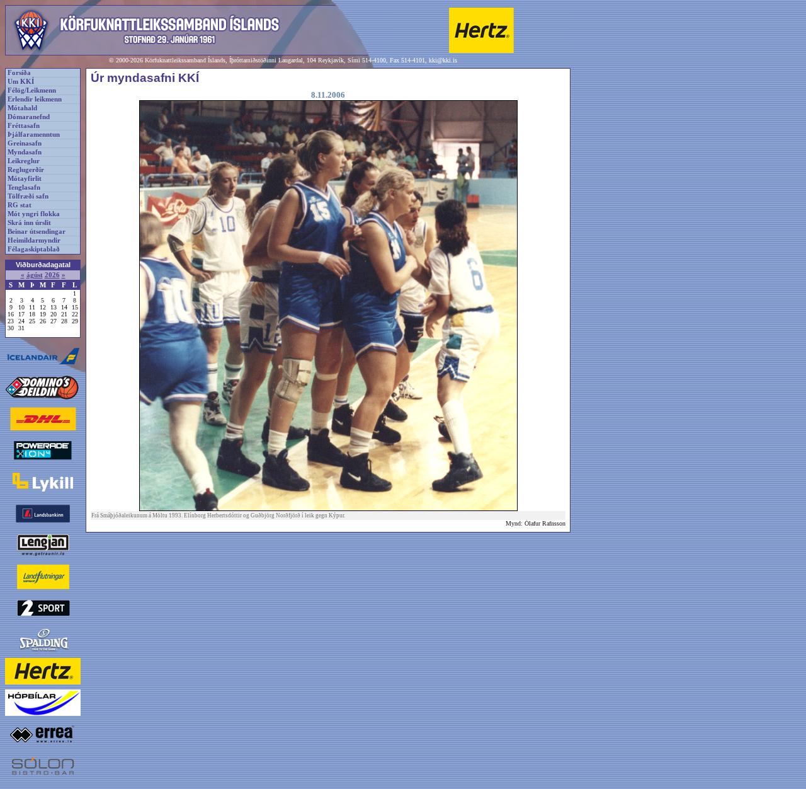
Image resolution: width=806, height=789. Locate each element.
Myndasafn (25, 152)
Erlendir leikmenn (35, 99)
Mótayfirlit (25, 178)
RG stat (19, 205)
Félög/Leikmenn (32, 90)
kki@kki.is (443, 60)
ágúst (34, 275)
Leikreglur (24, 161)
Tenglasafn (24, 187)
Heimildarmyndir (34, 240)
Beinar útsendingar (36, 231)
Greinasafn (25, 143)
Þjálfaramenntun (34, 134)
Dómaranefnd (29, 116)
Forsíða (19, 72)
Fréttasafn (24, 125)
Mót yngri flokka (34, 213)
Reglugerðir (26, 169)
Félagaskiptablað (34, 249)
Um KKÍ (21, 81)
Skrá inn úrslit (29, 222)
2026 (52, 275)
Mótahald (22, 108)
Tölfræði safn (28, 196)
